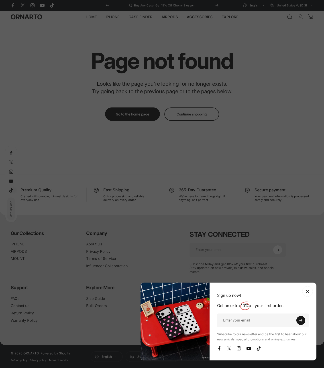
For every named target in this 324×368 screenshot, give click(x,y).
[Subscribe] (300, 320)
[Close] (307, 291)
